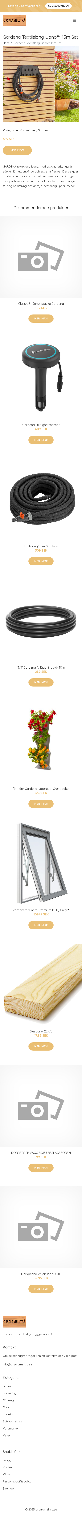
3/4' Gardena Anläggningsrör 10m (41, 667)
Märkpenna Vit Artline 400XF (41, 1274)
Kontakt (8, 1467)
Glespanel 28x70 (41, 1031)
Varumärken (28, 130)
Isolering (8, 1414)
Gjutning (8, 1400)
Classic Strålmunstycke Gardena (41, 304)
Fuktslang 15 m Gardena (41, 546)
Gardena (43, 130)
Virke (6, 1435)
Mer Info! (17, 150)
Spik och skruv (12, 1421)
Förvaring (9, 1393)
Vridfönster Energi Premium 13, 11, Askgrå (41, 910)
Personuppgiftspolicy (17, 1481)
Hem (6, 43)
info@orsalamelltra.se (17, 1364)
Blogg (7, 1460)
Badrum (8, 1386)
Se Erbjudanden (58, 5)
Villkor (7, 1474)
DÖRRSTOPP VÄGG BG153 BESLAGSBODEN (41, 1153)
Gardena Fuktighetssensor (41, 425)
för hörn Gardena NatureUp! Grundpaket (41, 789)
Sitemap (8, 1488)
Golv (6, 1407)
